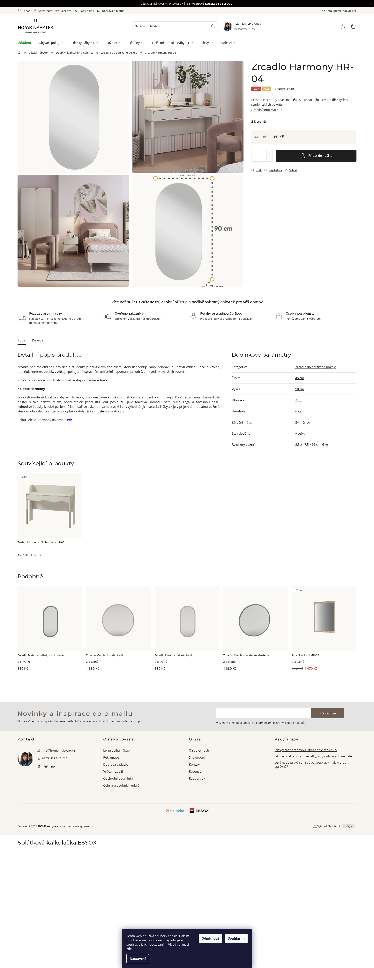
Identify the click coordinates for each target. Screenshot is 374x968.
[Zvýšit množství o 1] (269, 153)
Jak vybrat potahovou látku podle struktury (306, 750)
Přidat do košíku (320, 155)
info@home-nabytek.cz (58, 750)
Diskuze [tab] (37, 340)
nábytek (39, 766)
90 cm (299, 389)
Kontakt (194, 764)
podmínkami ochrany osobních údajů (280, 723)
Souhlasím (236, 938)
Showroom (45, 11)
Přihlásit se (328, 713)
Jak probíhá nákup (116, 750)
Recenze (65, 11)
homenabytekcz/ (46, 766)
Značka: (284, 89)
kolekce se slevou (219, 3)
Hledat (213, 26)
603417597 (53, 766)
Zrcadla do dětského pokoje (315, 367)
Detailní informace (264, 110)
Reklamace (111, 757)
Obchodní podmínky (118, 778)
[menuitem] (26, 43)
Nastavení (138, 959)
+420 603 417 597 (246, 24)
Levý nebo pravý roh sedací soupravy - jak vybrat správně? (310, 764)
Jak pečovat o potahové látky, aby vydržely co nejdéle (313, 756)
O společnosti (199, 750)
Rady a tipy (86, 11)
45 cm (299, 378)
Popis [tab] (22, 340)
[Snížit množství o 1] (269, 158)
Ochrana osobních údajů (121, 785)
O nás (26, 11)
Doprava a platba (113, 11)
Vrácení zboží (113, 771)
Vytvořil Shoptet (327, 826)
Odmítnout (210, 938)
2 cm (298, 400)
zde (129, 949)
